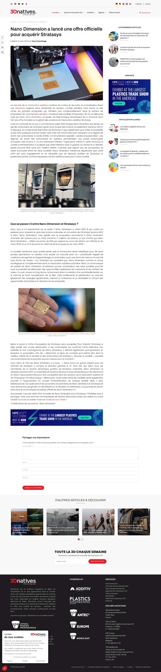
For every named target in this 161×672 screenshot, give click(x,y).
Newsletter (109, 596)
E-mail (25, 470)
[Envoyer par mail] (2, 47)
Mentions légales (118, 667)
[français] (127, 4)
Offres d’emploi (114, 12)
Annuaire (90, 12)
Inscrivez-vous (97, 561)
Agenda (101, 12)
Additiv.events (48, 615)
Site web (25, 477)
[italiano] (130, 4)
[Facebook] (2, 37)
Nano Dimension (33, 117)
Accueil (13, 22)
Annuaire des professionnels (116, 586)
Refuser (10, 661)
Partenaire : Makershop (143, 667)
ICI (74, 389)
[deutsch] (117, 4)
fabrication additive (38, 105)
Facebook (51, 399)
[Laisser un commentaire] (2, 52)
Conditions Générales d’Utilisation (99, 667)
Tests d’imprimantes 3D (115, 588)
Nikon (36, 114)
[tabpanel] (27, 522)
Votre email (61, 561)
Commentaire (27, 446)
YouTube (22, 399)
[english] (120, 4)
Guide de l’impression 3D (73, 12)
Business (43, 22)
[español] (123, 4)
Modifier (25, 661)
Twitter (62, 399)
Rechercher (146, 13)
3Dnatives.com (33, 615)
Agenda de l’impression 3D (116, 591)
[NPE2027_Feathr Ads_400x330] (129, 96)
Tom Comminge (39, 41)
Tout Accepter (40, 661)
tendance (20, 108)
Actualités (55, 12)
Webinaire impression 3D (115, 598)
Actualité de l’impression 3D (28, 22)
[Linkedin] (2, 42)
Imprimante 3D (111, 583)
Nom (24, 462)
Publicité (138, 4)
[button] (4, 668)
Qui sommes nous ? (78, 667)
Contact (147, 4)
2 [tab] (82, 539)
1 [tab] (79, 539)
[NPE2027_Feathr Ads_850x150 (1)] (57, 417)
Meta (44, 114)
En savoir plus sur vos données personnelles (17, 654)
